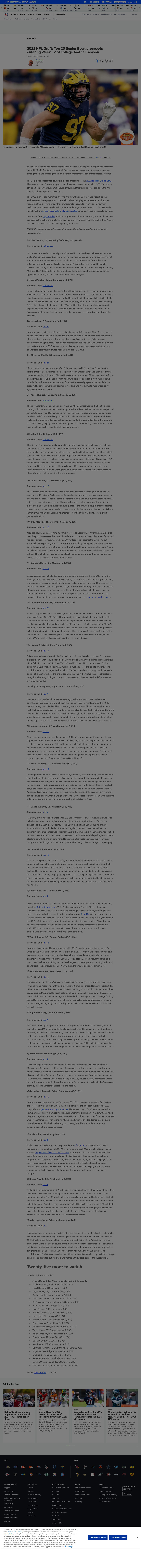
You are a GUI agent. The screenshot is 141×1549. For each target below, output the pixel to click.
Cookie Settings (67, 1547)
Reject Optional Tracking (98, 1537)
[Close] (137, 1537)
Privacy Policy (8, 1534)
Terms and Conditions (14, 1532)
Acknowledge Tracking (118, 1537)
